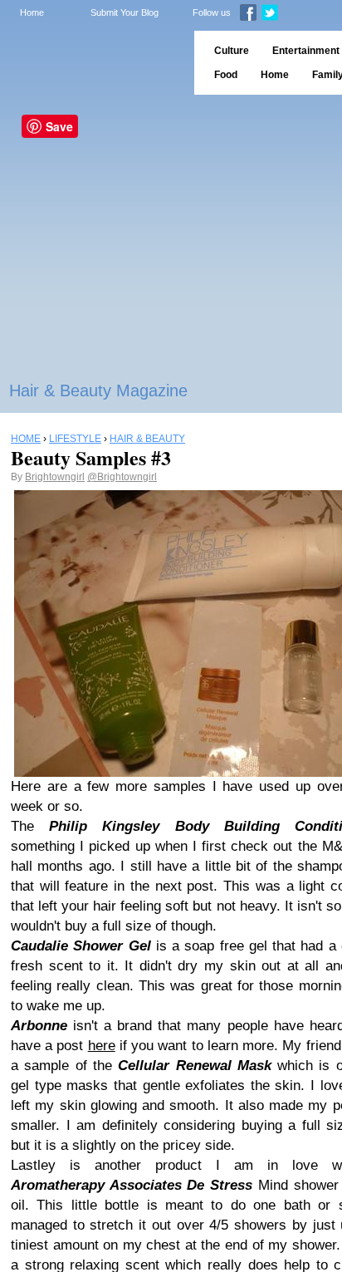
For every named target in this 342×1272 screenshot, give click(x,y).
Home (32, 12)
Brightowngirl (55, 477)
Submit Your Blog (124, 12)
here (101, 1045)
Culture (231, 50)
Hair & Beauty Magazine (98, 390)
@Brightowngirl (122, 477)
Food (225, 75)
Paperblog (91, 63)
